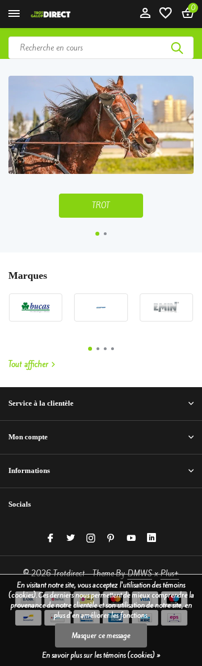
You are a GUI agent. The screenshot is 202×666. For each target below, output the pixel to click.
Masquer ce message (101, 635)
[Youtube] (131, 538)
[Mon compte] (145, 14)
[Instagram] (90, 538)
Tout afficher (28, 364)
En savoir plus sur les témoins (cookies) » (101, 655)
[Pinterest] (111, 538)
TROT (101, 205)
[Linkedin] (151, 538)
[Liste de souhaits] (165, 14)
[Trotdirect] (59, 14)
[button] (97, 234)
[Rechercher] (178, 47)
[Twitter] (70, 538)
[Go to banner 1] (101, 147)
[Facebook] (50, 538)
